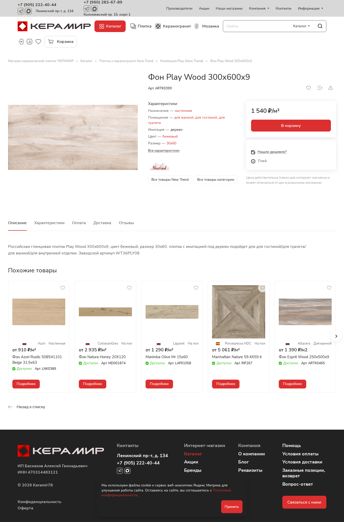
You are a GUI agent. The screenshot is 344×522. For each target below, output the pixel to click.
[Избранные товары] (38, 42)
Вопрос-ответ (297, 484)
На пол (126, 344)
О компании (251, 454)
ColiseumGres (108, 344)
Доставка (102, 223)
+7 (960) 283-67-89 (103, 2)
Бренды (192, 470)
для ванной (183, 117)
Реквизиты (250, 470)
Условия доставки (302, 462)
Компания (249, 445)
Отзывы (126, 223)
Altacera (304, 344)
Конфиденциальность (39, 501)
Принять (232, 506)
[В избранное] (308, 88)
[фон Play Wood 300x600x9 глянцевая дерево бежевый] (73, 137)
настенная (183, 110)
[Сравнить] (320, 88)
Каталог (193, 454)
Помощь (291, 445)
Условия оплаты (300, 454)
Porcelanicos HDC (238, 344)
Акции (191, 462)
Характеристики (49, 223)
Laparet (179, 344)
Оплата (79, 223)
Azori (41, 344)
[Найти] (320, 26)
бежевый (170, 136)
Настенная (57, 344)
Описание (17, 223)
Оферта (25, 508)
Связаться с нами (304, 502)
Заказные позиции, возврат (303, 473)
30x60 (171, 143)
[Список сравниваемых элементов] (29, 42)
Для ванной (323, 344)
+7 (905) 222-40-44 (37, 5)
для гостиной (206, 117)
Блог (243, 462)
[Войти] (21, 42)
